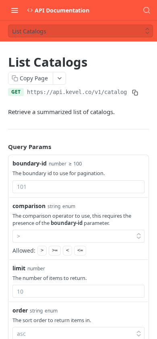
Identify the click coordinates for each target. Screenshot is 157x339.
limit (18, 268)
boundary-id (29, 163)
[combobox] (78, 186)
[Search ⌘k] (146, 10)
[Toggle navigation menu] (14, 10)
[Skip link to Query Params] (2, 147)
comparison (28, 206)
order (20, 310)
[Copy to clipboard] (135, 93)
